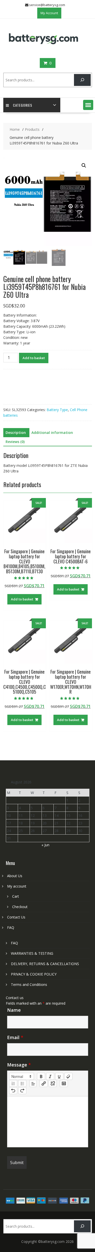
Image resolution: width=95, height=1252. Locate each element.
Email (15, 1037)
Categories (22, 105)
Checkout (20, 906)
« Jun (45, 844)
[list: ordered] (13, 1083)
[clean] (68, 1076)
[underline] (59, 1076)
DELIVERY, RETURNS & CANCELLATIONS (45, 963)
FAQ (10, 927)
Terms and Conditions (29, 984)
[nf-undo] (13, 1090)
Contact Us (16, 917)
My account (16, 886)
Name (14, 1010)
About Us (14, 875)
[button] (88, 105)
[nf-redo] (22, 1090)
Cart (15, 896)
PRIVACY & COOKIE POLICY (33, 974)
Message (19, 1065)
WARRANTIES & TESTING (32, 953)
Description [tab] (16, 432)
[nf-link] (44, 1083)
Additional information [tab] (52, 432)
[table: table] (64, 1083)
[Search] (82, 80)
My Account (49, 13)
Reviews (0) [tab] (15, 441)
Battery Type (57, 409)
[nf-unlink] (53, 1083)
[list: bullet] (22, 1083)
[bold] (41, 1076)
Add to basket (34, 358)
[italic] (50, 1076)
